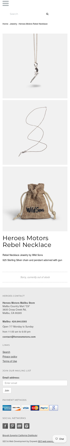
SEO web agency (46, 441)
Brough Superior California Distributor (20, 435)
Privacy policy (10, 356)
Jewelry (13, 23)
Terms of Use (10, 361)
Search (6, 352)
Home (5, 23)
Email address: (11, 377)
